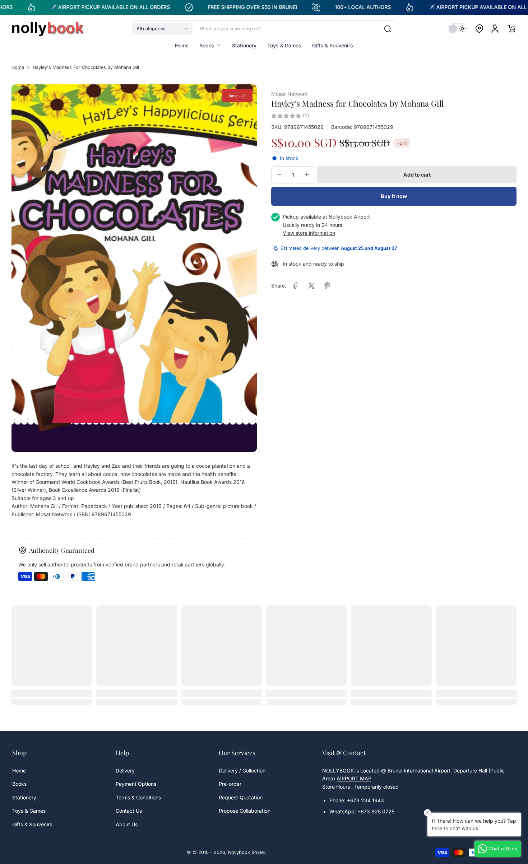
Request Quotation (241, 797)
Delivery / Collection (242, 770)
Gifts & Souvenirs (32, 824)
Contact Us (129, 811)
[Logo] (47, 29)
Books (19, 784)
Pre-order (230, 784)
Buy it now (394, 196)
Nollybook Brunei (246, 852)
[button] (162, 28)
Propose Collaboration (244, 811)
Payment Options (136, 784)
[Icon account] (495, 28)
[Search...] (387, 28)
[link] (295, 285)
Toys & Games (29, 811)
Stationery (24, 797)
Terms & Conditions (138, 797)
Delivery (125, 770)
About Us (127, 824)
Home (17, 67)
